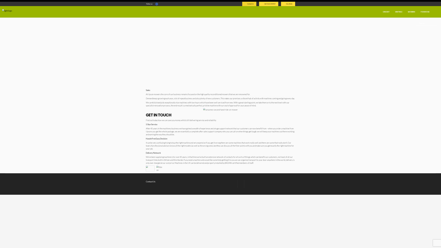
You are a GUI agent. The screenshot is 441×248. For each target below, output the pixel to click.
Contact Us (150, 181)
